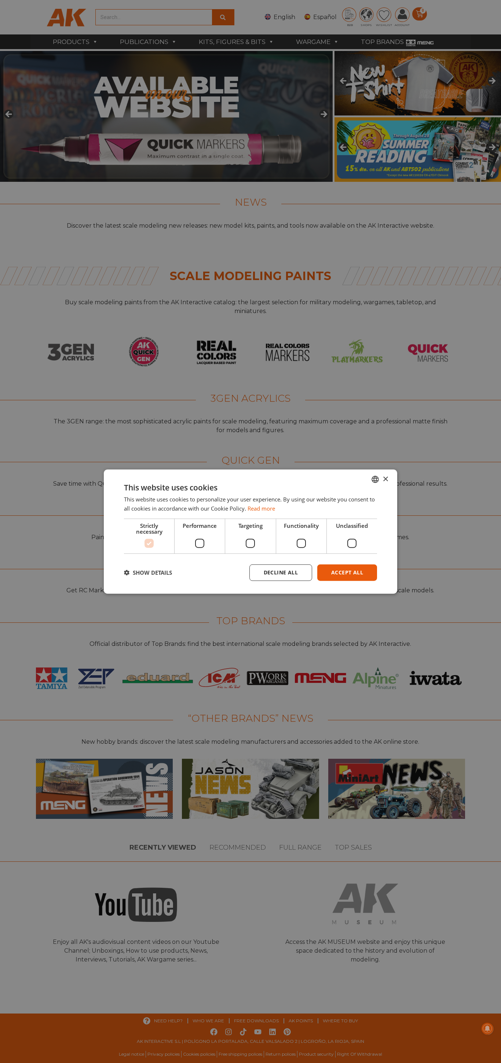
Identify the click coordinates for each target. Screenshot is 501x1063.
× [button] (385, 479)
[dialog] (250, 532)
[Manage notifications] (487, 1028)
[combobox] (375, 479)
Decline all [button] (281, 572)
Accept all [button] (347, 572)
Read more (261, 508)
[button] (148, 573)
